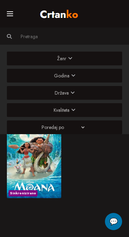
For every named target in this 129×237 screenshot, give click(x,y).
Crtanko (62, 13)
